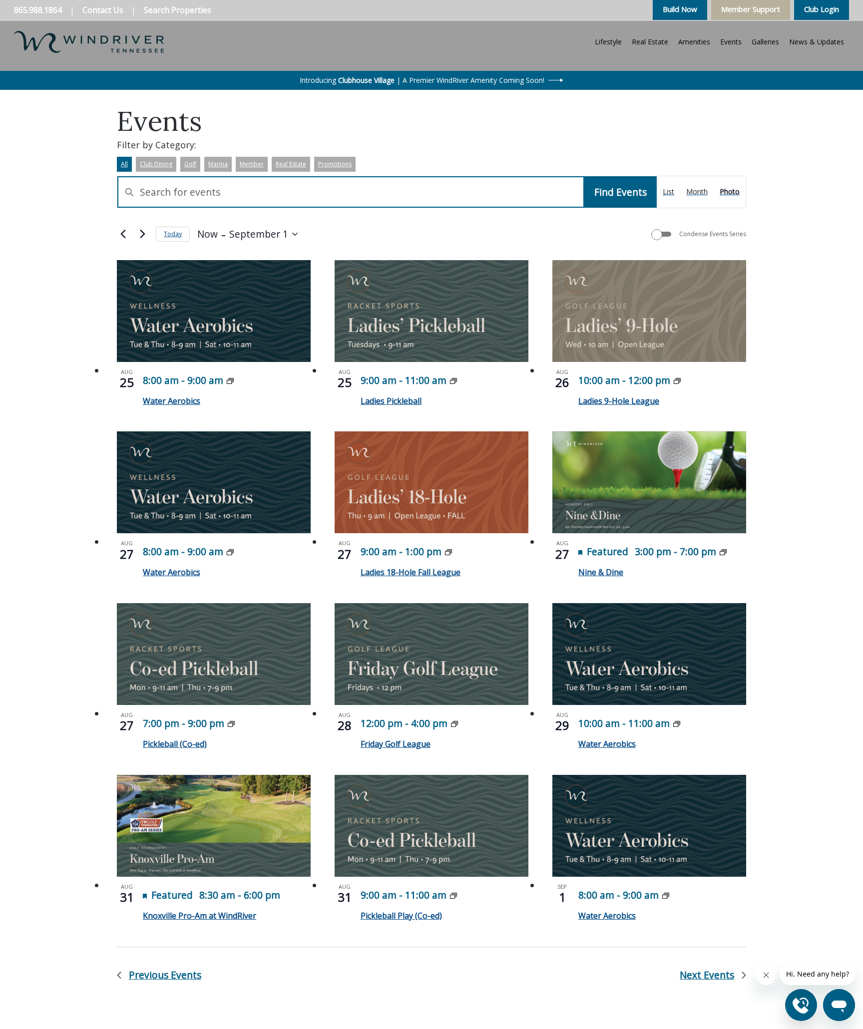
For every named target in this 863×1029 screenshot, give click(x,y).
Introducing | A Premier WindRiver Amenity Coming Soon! (422, 80)
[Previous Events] (123, 234)
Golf (190, 164)
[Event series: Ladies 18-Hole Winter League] (448, 551)
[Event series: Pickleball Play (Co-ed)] (231, 723)
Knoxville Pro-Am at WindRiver (199, 915)
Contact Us (102, 10)
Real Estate (291, 164)
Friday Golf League (396, 743)
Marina (218, 164)
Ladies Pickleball (391, 400)
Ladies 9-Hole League (618, 400)
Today (173, 234)
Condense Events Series (712, 234)
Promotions (335, 164)
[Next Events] (142, 234)
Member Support (750, 9)
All (124, 164)
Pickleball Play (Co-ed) (401, 915)
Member (252, 164)
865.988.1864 (38, 10)
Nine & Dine (600, 572)
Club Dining (156, 164)
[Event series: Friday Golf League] (454, 723)
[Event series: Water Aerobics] (230, 380)
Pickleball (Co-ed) (175, 743)
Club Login (821, 9)
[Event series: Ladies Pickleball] (453, 380)
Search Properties (177, 10)
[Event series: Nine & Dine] (723, 551)
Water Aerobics (171, 400)
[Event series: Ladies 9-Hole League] (677, 380)
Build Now (680, 9)
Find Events (620, 192)
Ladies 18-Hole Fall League (410, 572)
